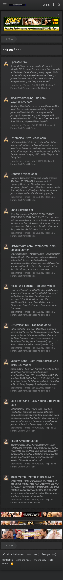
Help (51, 560)
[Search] (59, 5)
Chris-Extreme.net (21, 209)
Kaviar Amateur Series (24, 440)
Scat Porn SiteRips (26, 128)
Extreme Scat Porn (26, 430)
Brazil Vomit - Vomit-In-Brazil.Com (32, 476)
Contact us (7, 560)
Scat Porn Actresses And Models (34, 88)
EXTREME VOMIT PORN (29, 502)
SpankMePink (18, 62)
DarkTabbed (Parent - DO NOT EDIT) (22, 554)
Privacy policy (39, 560)
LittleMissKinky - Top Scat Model (30, 325)
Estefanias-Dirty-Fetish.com (28, 138)
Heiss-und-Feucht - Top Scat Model (32, 285)
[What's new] (53, 5)
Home (5, 563)
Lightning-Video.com (23, 174)
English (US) (50, 554)
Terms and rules (23, 560)
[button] (5, 5)
